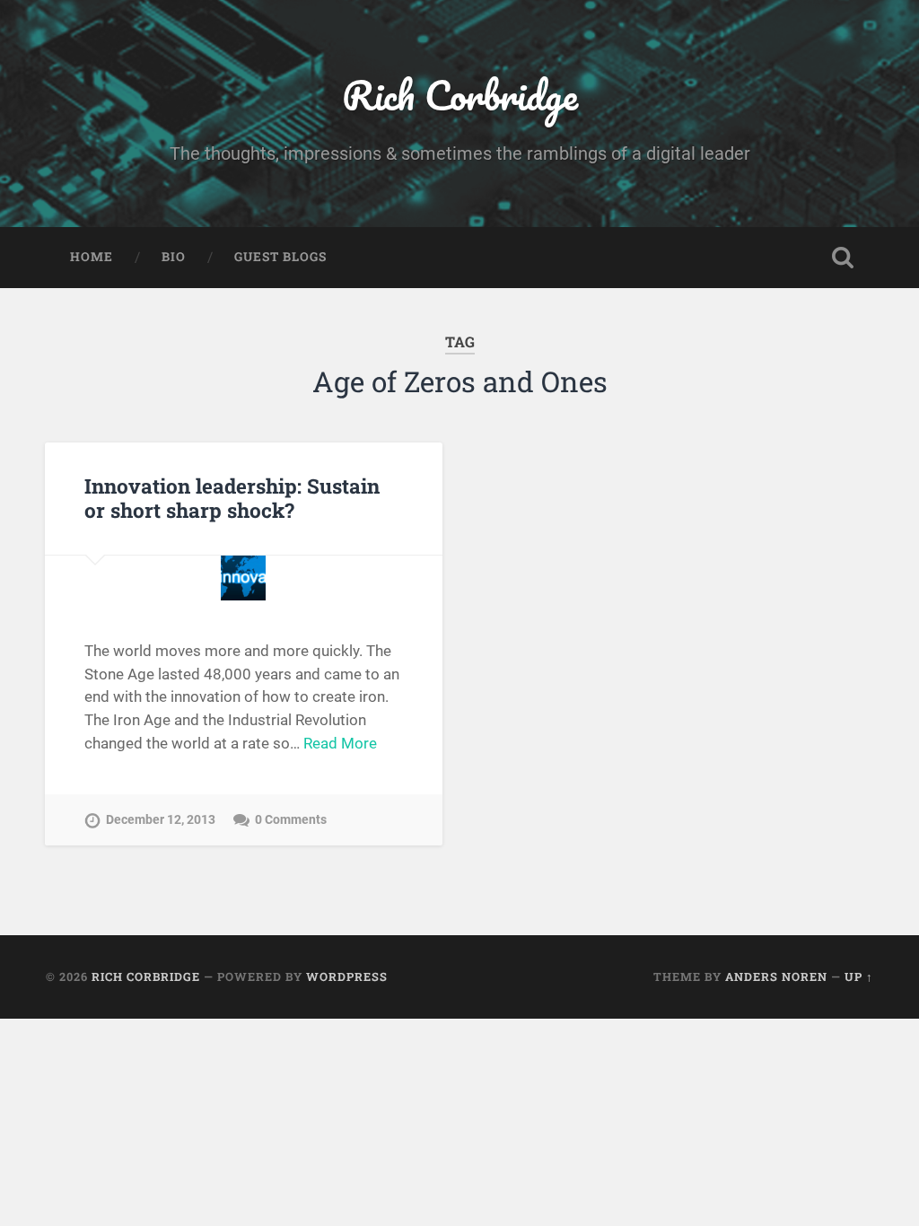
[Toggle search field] (842, 257)
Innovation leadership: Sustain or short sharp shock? (232, 497)
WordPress (347, 976)
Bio (174, 257)
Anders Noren (776, 976)
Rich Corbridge (460, 95)
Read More (340, 743)
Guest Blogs (280, 257)
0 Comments (291, 820)
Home (91, 257)
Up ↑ (859, 976)
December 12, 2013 (160, 820)
